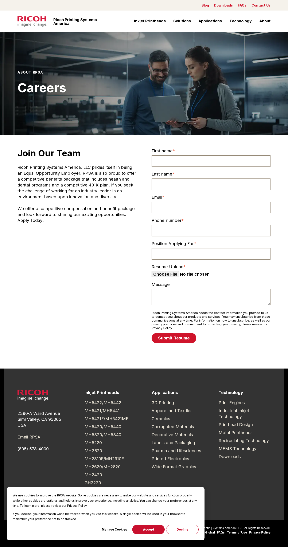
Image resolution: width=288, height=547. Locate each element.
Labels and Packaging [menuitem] (173, 442)
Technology (240, 21)
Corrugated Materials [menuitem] (173, 426)
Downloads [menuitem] (230, 456)
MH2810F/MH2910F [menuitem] (104, 458)
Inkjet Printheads (150, 21)
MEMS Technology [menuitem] (237, 448)
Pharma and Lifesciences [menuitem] (176, 450)
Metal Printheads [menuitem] (236, 432)
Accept (148, 529)
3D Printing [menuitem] (163, 402)
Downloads (223, 5)
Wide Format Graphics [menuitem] (174, 466)
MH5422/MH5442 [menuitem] (103, 402)
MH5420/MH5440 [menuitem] (103, 426)
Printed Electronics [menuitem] (170, 458)
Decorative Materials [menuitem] (172, 434)
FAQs (242, 5)
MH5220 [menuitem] (93, 442)
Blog (205, 5)
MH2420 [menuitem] (93, 474)
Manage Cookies (114, 529)
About (265, 21)
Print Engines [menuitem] (232, 402)
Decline (182, 529)
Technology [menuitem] (231, 392)
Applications (210, 21)
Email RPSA (28, 437)
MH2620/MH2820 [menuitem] (103, 466)
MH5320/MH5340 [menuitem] (103, 434)
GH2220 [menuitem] (93, 482)
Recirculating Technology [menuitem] (244, 440)
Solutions (182, 21)
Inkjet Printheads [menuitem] (102, 392)
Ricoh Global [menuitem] (205, 532)
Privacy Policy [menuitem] (260, 532)
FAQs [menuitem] (221, 532)
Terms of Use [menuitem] (237, 532)
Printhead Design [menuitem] (236, 424)
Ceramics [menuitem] (161, 418)
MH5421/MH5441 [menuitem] (102, 410)
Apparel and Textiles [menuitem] (172, 410)
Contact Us (261, 5)
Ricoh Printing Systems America (75, 21)
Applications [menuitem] (165, 392)
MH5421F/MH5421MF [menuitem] (106, 418)
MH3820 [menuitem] (93, 450)
